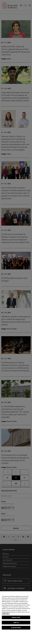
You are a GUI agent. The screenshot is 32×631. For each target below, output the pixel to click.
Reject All (16, 622)
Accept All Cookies (16, 627)
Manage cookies (16, 617)
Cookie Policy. (5, 614)
